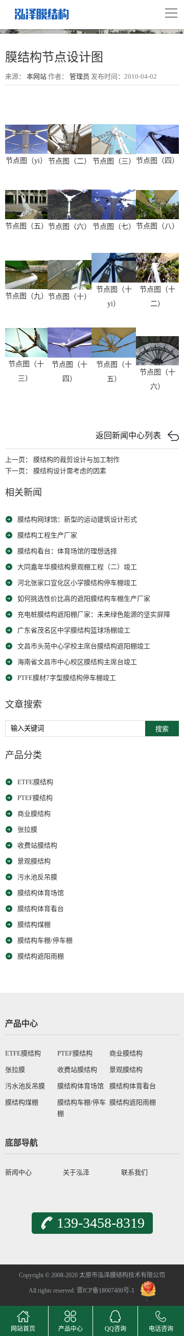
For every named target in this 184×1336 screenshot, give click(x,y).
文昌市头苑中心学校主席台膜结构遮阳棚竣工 (83, 646)
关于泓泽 (76, 1172)
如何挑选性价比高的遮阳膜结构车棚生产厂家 (83, 598)
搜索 (162, 729)
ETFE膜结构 (35, 782)
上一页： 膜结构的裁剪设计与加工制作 (62, 459)
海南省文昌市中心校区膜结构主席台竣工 (77, 662)
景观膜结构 (34, 861)
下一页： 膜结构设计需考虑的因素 (55, 471)
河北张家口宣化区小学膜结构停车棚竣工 (77, 583)
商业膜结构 (34, 813)
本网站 (37, 76)
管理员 (79, 76)
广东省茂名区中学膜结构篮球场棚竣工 (73, 630)
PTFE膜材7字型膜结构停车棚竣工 (66, 678)
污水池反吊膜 (37, 877)
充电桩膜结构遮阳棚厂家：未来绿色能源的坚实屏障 (93, 614)
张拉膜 (27, 829)
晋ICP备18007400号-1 (105, 1290)
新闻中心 (18, 1172)
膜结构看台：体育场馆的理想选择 (67, 551)
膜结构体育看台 (40, 908)
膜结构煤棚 (34, 924)
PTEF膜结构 (35, 798)
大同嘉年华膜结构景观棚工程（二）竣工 (77, 567)
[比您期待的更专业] (41, 11)
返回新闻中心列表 (128, 435)
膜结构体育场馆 (40, 893)
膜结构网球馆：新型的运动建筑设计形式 (77, 519)
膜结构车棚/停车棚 (45, 940)
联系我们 (134, 1172)
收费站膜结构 (37, 845)
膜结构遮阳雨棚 (40, 956)
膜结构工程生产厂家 (47, 535)
